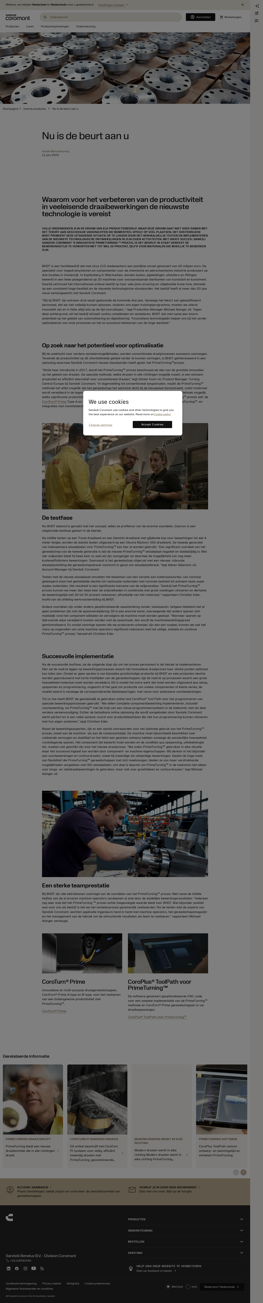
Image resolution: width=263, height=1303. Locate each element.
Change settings (100, 425)
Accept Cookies (152, 424)
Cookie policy (162, 414)
